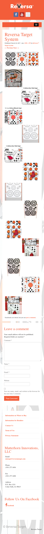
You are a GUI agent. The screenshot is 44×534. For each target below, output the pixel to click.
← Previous (9, 48)
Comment (8, 340)
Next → (16, 48)
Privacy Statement (11, 435)
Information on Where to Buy (16, 415)
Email (6, 372)
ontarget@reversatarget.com (15, 459)
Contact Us (9, 425)
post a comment (31, 318)
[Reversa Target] (22, 6)
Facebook (10, 505)
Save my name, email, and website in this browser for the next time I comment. (22, 392)
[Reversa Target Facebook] (16, 14)
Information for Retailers (14, 420)
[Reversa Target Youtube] (22, 14)
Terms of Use (9, 430)
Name (6, 364)
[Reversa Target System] (22, 59)
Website (6, 380)
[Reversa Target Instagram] (28, 14)
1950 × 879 (27, 43)
